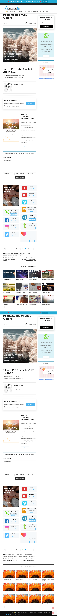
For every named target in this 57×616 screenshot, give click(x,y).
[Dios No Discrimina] (35, 274)
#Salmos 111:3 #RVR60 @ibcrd (9, 259)
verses (21, 255)
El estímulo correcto (7, 279)
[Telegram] (25, 249)
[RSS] (46, 4)
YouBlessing (46, 62)
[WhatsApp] (22, 249)
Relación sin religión (33, 292)
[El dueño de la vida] (22, 274)
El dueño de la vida (19, 279)
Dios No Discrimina (33, 279)
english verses (10, 253)
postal (29, 253)
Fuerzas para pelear (46, 292)
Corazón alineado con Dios (21, 304)
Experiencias (5, 304)
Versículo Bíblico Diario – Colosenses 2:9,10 (29, 259)
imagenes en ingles (18, 253)
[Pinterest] (44, 4)
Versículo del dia (28, 11)
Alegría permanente (33, 304)
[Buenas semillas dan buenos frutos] (48, 274)
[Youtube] (53, 4)
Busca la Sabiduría (46, 304)
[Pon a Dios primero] (9, 287)
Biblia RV (20, 11)
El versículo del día (6, 614)
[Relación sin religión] (35, 287)
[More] (32, 249)
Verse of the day (15, 255)
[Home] (4, 11)
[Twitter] (49, 4)
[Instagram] (42, 4)
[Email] (28, 249)
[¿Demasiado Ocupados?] (22, 287)
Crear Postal (13, 11)
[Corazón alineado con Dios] (22, 299)
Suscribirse (46, 26)
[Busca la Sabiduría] (48, 299)
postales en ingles (7, 255)
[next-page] (6, 307)
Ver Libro (45, 1)
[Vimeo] (51, 4)
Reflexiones (36, 11)
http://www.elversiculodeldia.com (19, 86)
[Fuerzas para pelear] (48, 287)
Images (24, 253)
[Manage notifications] (53, 613)
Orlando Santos (32, 23)
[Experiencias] (9, 299)
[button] (52, 11)
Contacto (42, 11)
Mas (46, 11)
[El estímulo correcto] (9, 274)
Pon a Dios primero (6, 292)
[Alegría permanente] (35, 299)
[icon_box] (10, 213)
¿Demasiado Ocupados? (21, 292)
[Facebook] (39, 4)
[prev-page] (4, 307)
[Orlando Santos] (26, 23)
